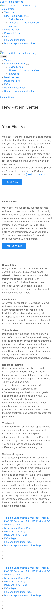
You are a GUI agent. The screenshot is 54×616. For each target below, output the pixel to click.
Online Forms (16, 19)
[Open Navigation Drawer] (1, 50)
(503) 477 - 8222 (35, 174)
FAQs (7, 36)
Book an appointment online (19, 43)
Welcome (9, 12)
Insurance (14, 26)
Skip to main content (11, 1)
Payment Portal (12, 33)
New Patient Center (15, 15)
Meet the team (12, 29)
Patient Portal (7, 8)
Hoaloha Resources (14, 39)
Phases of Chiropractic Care (24, 22)
